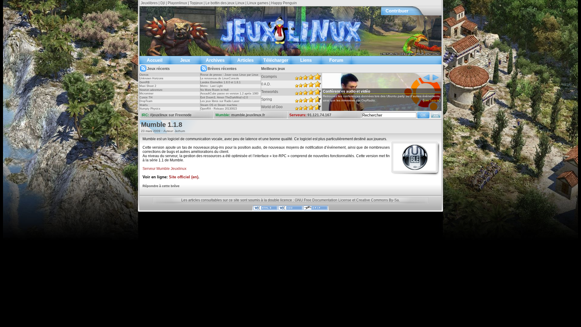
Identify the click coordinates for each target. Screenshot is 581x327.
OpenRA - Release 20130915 (218, 108)
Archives (215, 60)
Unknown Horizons (151, 78)
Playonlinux (177, 3)
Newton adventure (151, 89)
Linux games (257, 3)
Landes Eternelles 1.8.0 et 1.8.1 (220, 82)
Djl (162, 3)
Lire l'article (431, 100)
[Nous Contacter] (436, 117)
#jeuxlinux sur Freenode (171, 115)
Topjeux (196, 3)
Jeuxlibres (149, 3)
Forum (336, 60)
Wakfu (144, 105)
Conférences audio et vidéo (346, 91)
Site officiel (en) (183, 177)
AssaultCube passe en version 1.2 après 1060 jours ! (229, 95)
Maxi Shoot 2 (148, 86)
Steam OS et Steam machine (218, 105)
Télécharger (275, 60)
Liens (306, 60)
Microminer (146, 93)
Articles (245, 60)
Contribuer (397, 10)
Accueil (154, 60)
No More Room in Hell (214, 89)
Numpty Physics (150, 108)
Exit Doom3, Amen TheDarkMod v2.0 (224, 97)
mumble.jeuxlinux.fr (248, 115)
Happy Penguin (284, 3)
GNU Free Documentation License (323, 200)
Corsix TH (146, 97)
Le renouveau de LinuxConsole (219, 78)
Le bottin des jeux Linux (225, 3)
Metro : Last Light (211, 86)
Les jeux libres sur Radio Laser (219, 101)
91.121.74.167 (319, 115)
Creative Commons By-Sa (377, 200)
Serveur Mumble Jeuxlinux (164, 169)
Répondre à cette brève (161, 186)
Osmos (144, 74)
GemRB (144, 82)
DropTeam (146, 101)
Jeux (185, 60)
